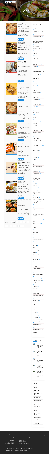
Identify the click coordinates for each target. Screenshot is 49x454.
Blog (34, 62)
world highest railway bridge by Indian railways (37, 331)
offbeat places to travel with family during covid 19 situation (38, 201)
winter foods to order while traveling (38, 320)
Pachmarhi (35, 211)
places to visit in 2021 (37, 219)
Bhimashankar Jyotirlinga (36, 57)
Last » (22, 226)
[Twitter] (35, 441)
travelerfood (36, 293)
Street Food (35, 264)
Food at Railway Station (38, 108)
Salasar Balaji (36, 250)
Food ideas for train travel (37, 117)
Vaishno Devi (36, 300)
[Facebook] (42, 441)
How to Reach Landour (37, 410)
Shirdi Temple (36, 254)
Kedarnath (35, 169)
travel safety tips (36, 291)
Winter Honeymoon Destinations (37, 325)
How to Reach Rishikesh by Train (38, 414)
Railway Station (36, 223)
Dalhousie (35, 90)
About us (20, 443)
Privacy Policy (7, 443)
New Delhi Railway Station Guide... (40, 360)
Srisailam (35, 261)
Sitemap (12, 443)
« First (13, 222)
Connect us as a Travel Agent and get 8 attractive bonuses (38, 78)
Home (22, 15)
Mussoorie (35, 187)
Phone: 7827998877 (24, 450)
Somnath (35, 257)
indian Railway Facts (37, 145)
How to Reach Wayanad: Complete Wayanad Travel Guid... (40, 374)
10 (6, 226)
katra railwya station (37, 166)
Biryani (35, 387)
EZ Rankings (30, 448)
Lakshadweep (36, 173)
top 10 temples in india (38, 274)
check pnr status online (38, 71)
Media (27, 443)
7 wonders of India (37, 36)
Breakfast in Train (37, 64)
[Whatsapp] (37, 441)
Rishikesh (35, 247)
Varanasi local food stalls (37, 303)
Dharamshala (36, 99)
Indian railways (36, 148)
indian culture (36, 138)
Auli (34, 38)
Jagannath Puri (36, 152)
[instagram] (42, 444)
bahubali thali (36, 46)
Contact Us (12, 442)
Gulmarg (35, 123)
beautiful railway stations (36, 52)
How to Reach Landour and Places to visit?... (40, 366)
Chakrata (35, 66)
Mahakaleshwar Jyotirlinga (36, 179)
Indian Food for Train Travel (37, 141)
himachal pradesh (37, 132)
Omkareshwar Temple (38, 206)
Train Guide (35, 286)
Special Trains (36, 259)
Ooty (34, 209)
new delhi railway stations (37, 193)
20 (11, 226)
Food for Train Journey (9, 437)
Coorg (34, 83)
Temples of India (37, 268)
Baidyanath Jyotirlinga (38, 48)
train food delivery (37, 278)
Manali (34, 183)
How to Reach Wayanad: (37, 422)
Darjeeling (35, 97)
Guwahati (35, 125)
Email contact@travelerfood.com (12, 450)
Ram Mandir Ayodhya (38, 239)
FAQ (5, 442)
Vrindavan (35, 315)
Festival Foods (36, 104)
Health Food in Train (37, 130)
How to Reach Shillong (37, 418)
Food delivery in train (38, 394)
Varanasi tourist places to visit (38, 308)
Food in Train (37, 397)
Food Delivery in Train (38, 112)
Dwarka (35, 101)
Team (24, 443)
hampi (34, 128)
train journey (36, 288)
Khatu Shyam (36, 171)
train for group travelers (38, 282)
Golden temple (36, 121)
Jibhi (34, 159)
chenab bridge (36, 74)
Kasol (34, 164)
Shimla (34, 252)
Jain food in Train (37, 155)
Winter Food (36, 317)
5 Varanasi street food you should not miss (38, 32)
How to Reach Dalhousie (37, 401)
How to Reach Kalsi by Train (37, 405)
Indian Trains (36, 150)
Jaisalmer (35, 157)
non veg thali (36, 197)
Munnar (35, 185)
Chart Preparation (37, 68)
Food (34, 106)
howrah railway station (38, 134)
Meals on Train (35, 437)
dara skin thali (36, 95)
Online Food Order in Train (19, 437)
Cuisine (34, 85)
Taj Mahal (35, 266)
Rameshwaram (36, 243)
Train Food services (37, 280)
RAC (34, 221)
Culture (34, 88)
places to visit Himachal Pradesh (38, 215)
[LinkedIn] (40, 441)
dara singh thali (36, 92)
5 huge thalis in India (37, 28)
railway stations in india (38, 236)
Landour (35, 175)
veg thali (35, 312)
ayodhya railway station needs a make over (38, 42)
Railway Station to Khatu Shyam (37, 231)
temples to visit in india (38, 271)
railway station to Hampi (37, 227)
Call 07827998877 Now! (39, 3)
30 (14, 226)
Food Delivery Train (28, 437)
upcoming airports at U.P (38, 296)
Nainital (34, 190)
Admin (24, 23)
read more (20, 39)
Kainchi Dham (36, 162)
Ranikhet (35, 245)
